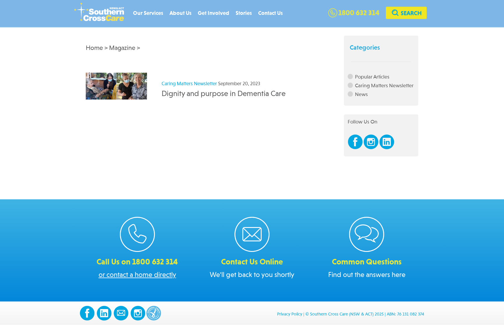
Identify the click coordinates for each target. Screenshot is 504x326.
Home (94, 48)
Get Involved (213, 13)
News (361, 94)
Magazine (122, 48)
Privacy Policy (289, 314)
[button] (406, 13)
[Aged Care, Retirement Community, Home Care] (102, 14)
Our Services (148, 13)
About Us (180, 13)
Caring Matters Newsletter (384, 85)
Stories (244, 13)
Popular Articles (372, 76)
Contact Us (270, 13)
